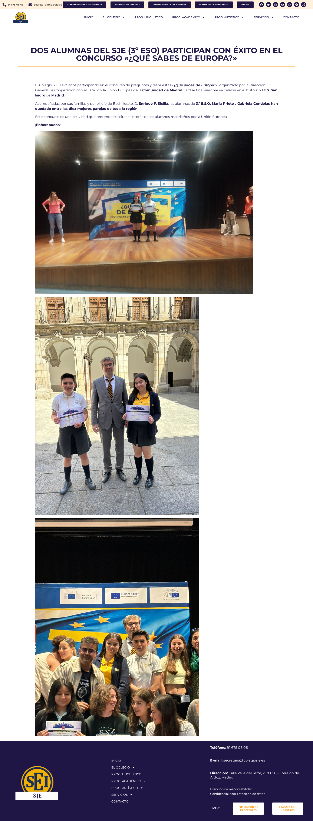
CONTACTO (291, 17)
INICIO (88, 17)
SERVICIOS (261, 17)
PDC (216, 808)
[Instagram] (275, 4)
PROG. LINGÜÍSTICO (149, 17)
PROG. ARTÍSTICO (226, 17)
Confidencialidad (222, 794)
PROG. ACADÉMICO (186, 17)
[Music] (303, 4)
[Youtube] (282, 4)
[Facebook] (261, 4)
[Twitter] (268, 4)
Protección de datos (250, 794)
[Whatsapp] (289, 4)
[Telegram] (296, 4)
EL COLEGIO (111, 17)
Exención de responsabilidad (231, 789)
